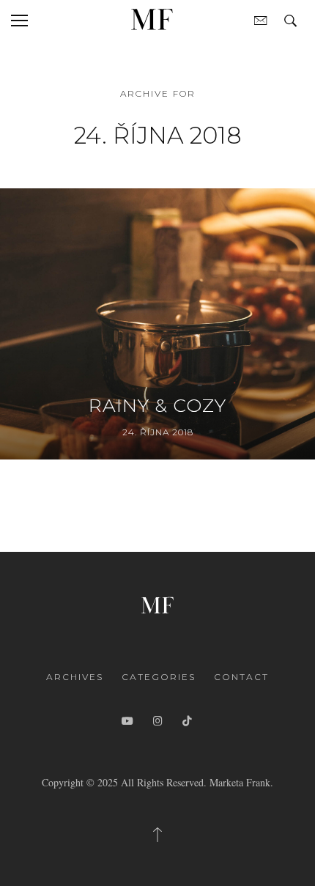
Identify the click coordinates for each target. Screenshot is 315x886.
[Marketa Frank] (157, 603)
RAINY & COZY (157, 405)
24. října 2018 (157, 432)
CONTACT (241, 676)
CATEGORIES (159, 676)
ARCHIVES (74, 676)
